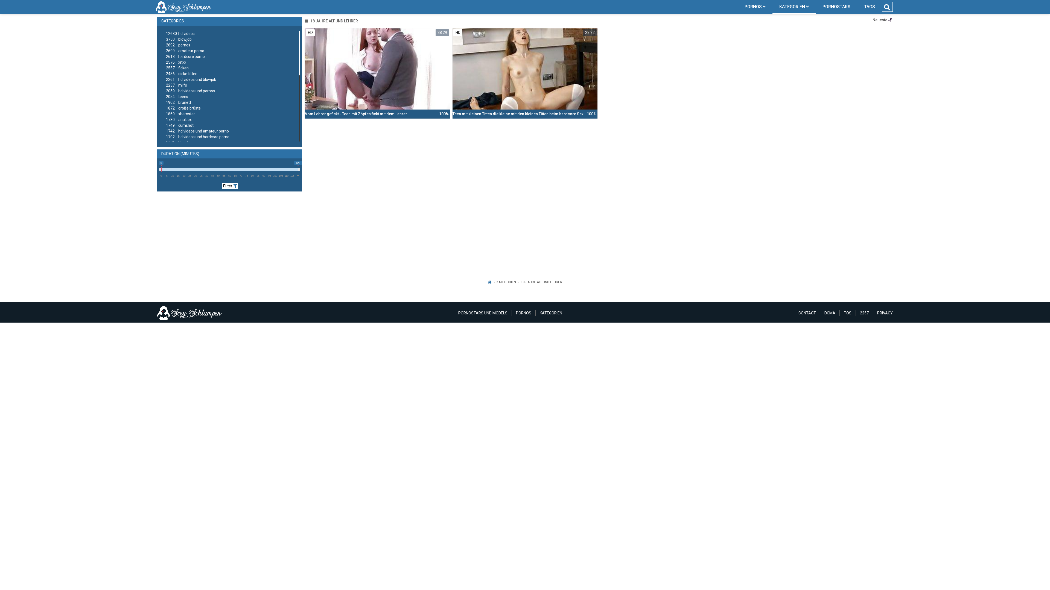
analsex (179, 119)
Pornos (523, 313)
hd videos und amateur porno (197, 131)
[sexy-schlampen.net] (183, 7)
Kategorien (506, 282)
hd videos (180, 33)
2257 (864, 313)
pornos (178, 45)
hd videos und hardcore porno (197, 137)
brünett (178, 102)
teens (177, 97)
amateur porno (185, 51)
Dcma (829, 313)
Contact (807, 313)
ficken (177, 68)
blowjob (179, 39)
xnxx (176, 62)
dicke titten (181, 74)
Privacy (885, 313)
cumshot (180, 125)
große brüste (183, 108)
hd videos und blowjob (191, 79)
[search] (887, 7)
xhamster (180, 114)
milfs (176, 85)
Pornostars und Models (483, 313)
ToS (847, 313)
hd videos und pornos (190, 91)
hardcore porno (185, 56)
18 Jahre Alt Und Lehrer (541, 282)
